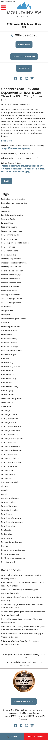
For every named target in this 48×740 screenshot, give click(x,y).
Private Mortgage (9, 506)
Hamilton (5, 358)
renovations (6, 538)
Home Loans (7, 382)
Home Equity (7, 370)
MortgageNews (8, 474)
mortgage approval (10, 418)
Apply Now (24, 68)
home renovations (9, 250)
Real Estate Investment (12, 522)
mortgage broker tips (11, 426)
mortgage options (9, 434)
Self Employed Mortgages (13, 558)
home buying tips (9, 239)
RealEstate (6, 530)
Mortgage (5, 410)
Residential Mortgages (11, 542)
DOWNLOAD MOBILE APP (24, 56)
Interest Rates (7, 394)
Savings (4, 546)
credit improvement (10, 326)
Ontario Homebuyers (10, 278)
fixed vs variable (7, 1)
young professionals (10, 294)
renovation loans (9, 290)
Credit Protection (9, 330)
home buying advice (10, 366)
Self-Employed (8, 562)
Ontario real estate (10, 286)
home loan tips (8, 247)
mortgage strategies (11, 462)
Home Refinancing (9, 386)
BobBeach (6, 306)
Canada (5, 322)
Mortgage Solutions (10, 458)
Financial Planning (9, 338)
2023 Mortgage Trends (11, 298)
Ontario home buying (11, 274)
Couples (5, 207)
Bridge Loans (7, 310)
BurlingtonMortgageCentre (13, 318)
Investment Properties (11, 398)
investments (7, 402)
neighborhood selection (12, 270)
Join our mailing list (23, 701)
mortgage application (11, 258)
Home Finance (7, 374)
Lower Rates (6, 406)
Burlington (5, 314)
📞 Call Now (12, 736)
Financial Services (9, 342)
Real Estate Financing (11, 518)
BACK (6, 181)
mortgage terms (9, 466)
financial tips (7, 223)
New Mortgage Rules (10, 482)
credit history (7, 211)
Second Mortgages (10, 554)
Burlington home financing (13, 199)
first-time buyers (9, 227)
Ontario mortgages (10, 498)
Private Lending (8, 502)
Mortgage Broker (8, 422)
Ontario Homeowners (11, 282)
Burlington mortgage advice (14, 203)
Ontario (4, 494)
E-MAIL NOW (24, 44)
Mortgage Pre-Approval (12, 438)
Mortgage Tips (8, 470)
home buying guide (10, 235)
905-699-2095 (26, 35)
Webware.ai (24, 719)
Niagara (4, 486)
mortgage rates (8, 442)
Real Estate (6, 514)
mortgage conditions (11, 266)
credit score (6, 334)
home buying (7, 362)
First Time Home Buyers (12, 350)
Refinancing (6, 534)
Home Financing (8, 378)
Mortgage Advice (9, 414)
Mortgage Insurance (10, 430)
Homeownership (8, 255)
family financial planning (12, 215)
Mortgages (6, 478)
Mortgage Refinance (10, 446)
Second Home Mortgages (13, 550)
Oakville (4, 490)
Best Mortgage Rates (11, 302)
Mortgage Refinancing (11, 450)
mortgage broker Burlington (14, 263)
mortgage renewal (9, 454)
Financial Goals (8, 219)
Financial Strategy (9, 346)
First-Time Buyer (8, 354)
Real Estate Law (8, 526)
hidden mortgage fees (11, 231)
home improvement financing (15, 243)
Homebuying (7, 390)
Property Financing (9, 510)
